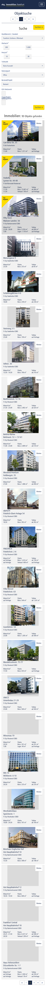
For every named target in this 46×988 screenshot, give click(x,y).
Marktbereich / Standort (10, 34)
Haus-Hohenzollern (11, 963)
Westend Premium (11, 472)
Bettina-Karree (9, 434)
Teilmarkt (5, 62)
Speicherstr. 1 (9, 814)
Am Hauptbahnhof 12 (12, 887)
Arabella (6, 178)
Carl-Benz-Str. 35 (10, 142)
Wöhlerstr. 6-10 (9, 776)
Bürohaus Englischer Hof (13, 849)
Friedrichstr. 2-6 (9, 552)
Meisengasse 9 (9, 258)
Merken (38, 123)
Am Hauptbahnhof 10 (12, 852)
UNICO (6, 698)
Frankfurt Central (10, 922)
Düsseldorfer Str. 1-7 (11, 965)
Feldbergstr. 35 (9, 475)
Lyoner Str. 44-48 (10, 181)
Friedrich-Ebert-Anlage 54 (14, 513)
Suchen (38, 27)
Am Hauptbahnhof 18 (12, 925)
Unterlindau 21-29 (11, 700)
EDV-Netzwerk (7, 89)
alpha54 (6, 511)
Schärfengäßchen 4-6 (12, 293)
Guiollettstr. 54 (9, 627)
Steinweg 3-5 (8, 329)
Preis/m (4, 52)
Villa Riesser (8, 589)
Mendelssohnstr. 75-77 (13, 662)
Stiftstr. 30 (7, 364)
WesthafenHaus (10, 811)
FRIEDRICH (7, 549)
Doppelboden (6, 97)
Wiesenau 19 (8, 736)
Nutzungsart (6, 71)
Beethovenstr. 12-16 (11, 399)
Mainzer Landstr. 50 (11, 221)
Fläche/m (5, 43)
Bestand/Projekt (7, 80)
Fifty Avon (7, 218)
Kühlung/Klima (6, 99)
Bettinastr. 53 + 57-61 (12, 437)
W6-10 (6, 773)
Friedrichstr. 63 (9, 592)
